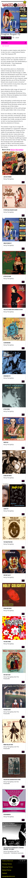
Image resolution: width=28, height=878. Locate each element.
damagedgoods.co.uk (8, 876)
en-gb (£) (22, 860)
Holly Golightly (16, 150)
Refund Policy (6, 870)
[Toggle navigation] (25, 2)
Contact (4, 873)
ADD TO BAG (6, 38)
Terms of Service (7, 861)
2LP (5, 46)
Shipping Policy (7, 867)
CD (4, 42)
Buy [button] (23, 182)
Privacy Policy (7, 864)
